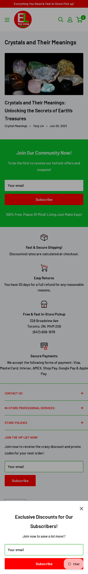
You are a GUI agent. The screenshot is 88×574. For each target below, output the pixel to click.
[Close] (81, 508)
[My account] (70, 19)
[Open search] (60, 19)
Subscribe (44, 563)
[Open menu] (7, 20)
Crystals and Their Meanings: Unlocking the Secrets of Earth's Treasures (39, 110)
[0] (79, 19)
